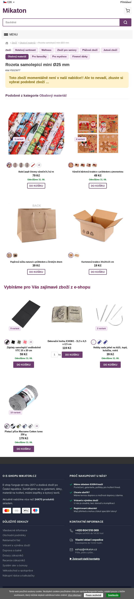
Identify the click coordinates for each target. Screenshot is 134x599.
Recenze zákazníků (14, 560)
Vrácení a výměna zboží (16, 545)
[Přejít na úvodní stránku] (7, 43)
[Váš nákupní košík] (127, 10)
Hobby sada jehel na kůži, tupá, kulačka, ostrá (110, 349)
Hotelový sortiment (25, 50)
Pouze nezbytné (93, 595)
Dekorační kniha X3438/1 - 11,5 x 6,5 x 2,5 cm (67, 342)
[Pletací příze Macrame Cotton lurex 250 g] (23, 401)
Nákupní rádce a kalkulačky (19, 575)
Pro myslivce (59, 56)
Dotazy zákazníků (13, 555)
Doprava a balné (12, 550)
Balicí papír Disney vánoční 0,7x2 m (36, 172)
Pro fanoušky (39, 56)
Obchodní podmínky (14, 535)
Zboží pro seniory (66, 50)
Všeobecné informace (15, 530)
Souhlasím (113, 595)
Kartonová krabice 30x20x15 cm (97, 262)
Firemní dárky (79, 56)
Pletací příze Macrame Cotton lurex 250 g (24, 433)
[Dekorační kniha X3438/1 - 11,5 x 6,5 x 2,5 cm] (67, 316)
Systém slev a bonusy (15, 565)
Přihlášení (125, 2)
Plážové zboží (90, 50)
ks (59, 354)
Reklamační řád (11, 540)
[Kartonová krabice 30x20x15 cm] (97, 224)
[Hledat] (125, 22)
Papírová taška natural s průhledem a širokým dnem (36, 262)
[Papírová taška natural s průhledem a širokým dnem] (36, 224)
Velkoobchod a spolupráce (18, 570)
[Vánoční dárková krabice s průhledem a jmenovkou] (97, 133)
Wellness (46, 50)
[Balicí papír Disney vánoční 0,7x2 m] (36, 133)
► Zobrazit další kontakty (85, 558)
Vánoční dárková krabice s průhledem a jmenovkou (97, 172)
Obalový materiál (17, 56)
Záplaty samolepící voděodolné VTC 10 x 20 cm (24, 349)
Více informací (74, 595)
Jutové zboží (110, 50)
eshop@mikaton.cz (86, 549)
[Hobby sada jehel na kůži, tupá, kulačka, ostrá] (110, 316)
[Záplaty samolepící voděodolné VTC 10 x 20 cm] (23, 316)
